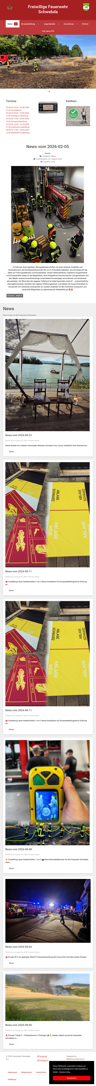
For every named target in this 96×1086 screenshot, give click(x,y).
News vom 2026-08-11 (18, 571)
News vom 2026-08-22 (18, 435)
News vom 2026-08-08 (18, 849)
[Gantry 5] (10, 6)
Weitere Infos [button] (64, 1072)
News (53, 156)
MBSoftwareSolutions (75, 1059)
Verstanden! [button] (71, 1078)
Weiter (11, 452)
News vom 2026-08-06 (18, 946)
